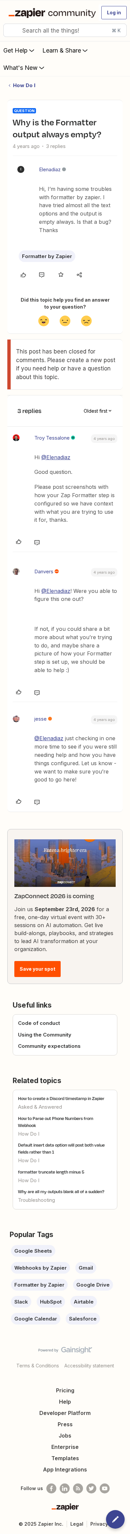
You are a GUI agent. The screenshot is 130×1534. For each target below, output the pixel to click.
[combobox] (65, 30)
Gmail (86, 1268)
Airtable (84, 1302)
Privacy (99, 1524)
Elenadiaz (50, 169)
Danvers (43, 571)
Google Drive (93, 1285)
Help (65, 1401)
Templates (65, 1458)
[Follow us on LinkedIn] (65, 1488)
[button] (114, 12)
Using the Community (44, 1035)
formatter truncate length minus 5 (51, 1172)
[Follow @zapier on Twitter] (91, 1488)
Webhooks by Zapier (40, 1268)
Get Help (15, 50)
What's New (20, 67)
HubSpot (51, 1302)
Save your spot (37, 969)
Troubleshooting (36, 1200)
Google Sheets (33, 1251)
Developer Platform (65, 1413)
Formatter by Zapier (47, 256)
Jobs (65, 1435)
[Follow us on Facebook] (51, 1488)
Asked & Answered (40, 1107)
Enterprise (65, 1447)
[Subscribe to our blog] (78, 1488)
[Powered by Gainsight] (65, 1352)
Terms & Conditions (37, 1365)
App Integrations (65, 1469)
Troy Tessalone (52, 438)
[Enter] (11, 30)
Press (65, 1424)
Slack (21, 1302)
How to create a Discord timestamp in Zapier (61, 1098)
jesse (40, 719)
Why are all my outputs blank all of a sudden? (61, 1191)
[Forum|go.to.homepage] (51, 12)
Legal (76, 1524)
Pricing (65, 1390)
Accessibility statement (89, 1365)
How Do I (24, 85)
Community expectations (49, 1046)
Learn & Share (61, 50)
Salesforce (83, 1319)
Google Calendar (35, 1319)
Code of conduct (39, 1023)
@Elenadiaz (55, 457)
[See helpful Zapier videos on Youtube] (105, 1488)
